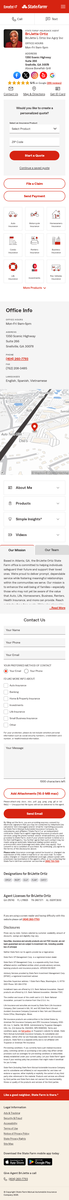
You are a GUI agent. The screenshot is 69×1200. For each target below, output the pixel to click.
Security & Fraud (13, 1118)
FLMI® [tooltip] (34, 880)
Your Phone (13, 642)
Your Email (12, 655)
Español (9, 6)
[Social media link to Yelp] (43, 75)
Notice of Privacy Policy (16, 1133)
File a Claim (34, 183)
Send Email (35, 813)
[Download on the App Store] (15, 1161)
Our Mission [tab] (17, 550)
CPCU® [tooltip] (8, 880)
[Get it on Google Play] (40, 1161)
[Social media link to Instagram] (34, 75)
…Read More (57, 607)
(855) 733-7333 (52, 861)
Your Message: (15, 748)
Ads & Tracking (12, 1113)
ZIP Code (17, 142)
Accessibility (10, 1123)
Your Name (13, 630)
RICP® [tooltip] (17, 880)
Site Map (8, 1144)
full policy (26, 1031)
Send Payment (34, 196)
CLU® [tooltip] (26, 880)
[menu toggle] (63, 6)
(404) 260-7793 (17, 358)
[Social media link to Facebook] (17, 75)
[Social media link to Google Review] (52, 75)
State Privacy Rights (15, 1138)
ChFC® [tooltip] (44, 880)
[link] (34, 6)
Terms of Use (11, 1128)
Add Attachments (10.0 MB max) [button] (34, 793)
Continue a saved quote (34, 167)
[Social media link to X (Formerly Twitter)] (25, 75)
